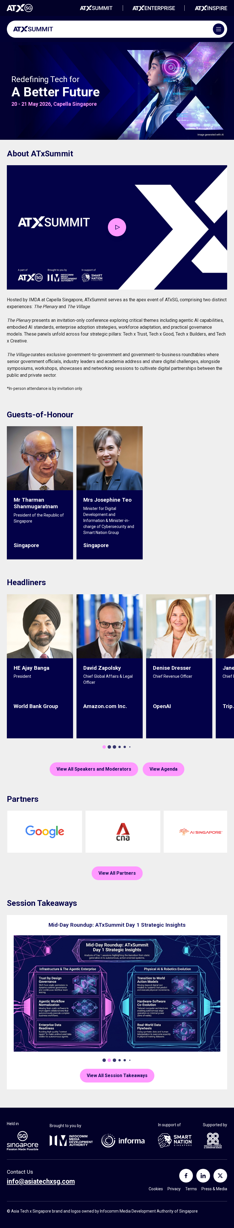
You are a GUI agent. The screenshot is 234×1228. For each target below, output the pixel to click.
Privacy (174, 1189)
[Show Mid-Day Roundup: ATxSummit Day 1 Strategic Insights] (109, 1060)
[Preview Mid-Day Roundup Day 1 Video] (117, 993)
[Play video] (117, 227)
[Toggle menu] (218, 29)
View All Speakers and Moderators (94, 769)
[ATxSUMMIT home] (33, 29)
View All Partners (117, 873)
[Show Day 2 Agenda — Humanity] (125, 1060)
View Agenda (163, 769)
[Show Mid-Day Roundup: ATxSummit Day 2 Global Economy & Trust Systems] (129, 1060)
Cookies (156, 1189)
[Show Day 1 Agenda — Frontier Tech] (104, 1060)
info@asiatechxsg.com (40, 1181)
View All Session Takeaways (117, 1075)
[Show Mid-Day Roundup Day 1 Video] (114, 1060)
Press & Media (214, 1189)
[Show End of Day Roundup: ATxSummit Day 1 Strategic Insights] (119, 1060)
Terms (191, 1189)
